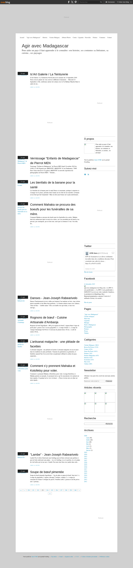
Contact (109, 37)
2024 (85, 454)
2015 (85, 473)
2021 (85, 461)
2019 (85, 465)
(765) (88, 353)
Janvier (88, 450)
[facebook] (68, 2)
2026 (85, 436)
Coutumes (102, 37)
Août (87, 438)
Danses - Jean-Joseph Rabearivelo (53, 298)
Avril (87, 446)
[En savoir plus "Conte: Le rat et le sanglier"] (100, 407)
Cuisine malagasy (89, 316)
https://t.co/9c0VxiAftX (93, 263)
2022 (85, 459)
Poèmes (95, 37)
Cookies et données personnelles (89, 556)
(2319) (91, 347)
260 (75, 490)
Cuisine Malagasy (54, 37)
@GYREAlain (102, 253)
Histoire (45, 37)
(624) (88, 358)
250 (29, 490)
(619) (89, 360)
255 (52, 490)
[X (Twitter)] (72, 2)
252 (38, 490)
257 (61, 490)
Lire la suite (35, 87)
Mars (87, 448)
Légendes (87, 321)
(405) (88, 364)
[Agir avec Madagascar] (89, 148)
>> (50, 493)
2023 (85, 456)
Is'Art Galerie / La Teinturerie (49, 74)
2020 (85, 463)
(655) (91, 355)
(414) (87, 362)
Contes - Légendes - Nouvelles (82, 37)
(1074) (88, 349)
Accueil (22, 37)
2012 (85, 479)
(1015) (91, 351)
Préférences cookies (104, 556)
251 (33, 490)
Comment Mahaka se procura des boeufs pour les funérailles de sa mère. (53, 209)
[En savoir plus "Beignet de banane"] (110, 407)
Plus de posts (88, 302)
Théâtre (86, 333)
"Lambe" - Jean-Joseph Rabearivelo (54, 454)
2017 (85, 469)
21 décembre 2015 (89, 284)
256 (57, 490)
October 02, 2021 (90, 269)
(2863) (91, 345)
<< (21, 490)
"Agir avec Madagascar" (33, 37)
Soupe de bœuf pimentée (47, 472)
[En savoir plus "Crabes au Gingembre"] (89, 407)
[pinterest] (75, 2)
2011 (85, 481)
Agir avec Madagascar (45, 45)
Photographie (88, 327)
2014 (85, 475)
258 (66, 490)
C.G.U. (77, 556)
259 (71, 490)
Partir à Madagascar (90, 325)
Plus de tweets (88, 272)
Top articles (54, 556)
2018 (85, 467)
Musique (86, 323)
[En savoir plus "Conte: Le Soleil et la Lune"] (110, 397)
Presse (86, 331)
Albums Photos (66, 37)
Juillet (88, 440)
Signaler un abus (69, 556)
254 (47, 490)
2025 (85, 452)
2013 (85, 477)
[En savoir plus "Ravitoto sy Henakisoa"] (89, 397)
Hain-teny (87, 318)
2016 (85, 471)
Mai (87, 444)
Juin (87, 442)
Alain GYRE (98, 160)
